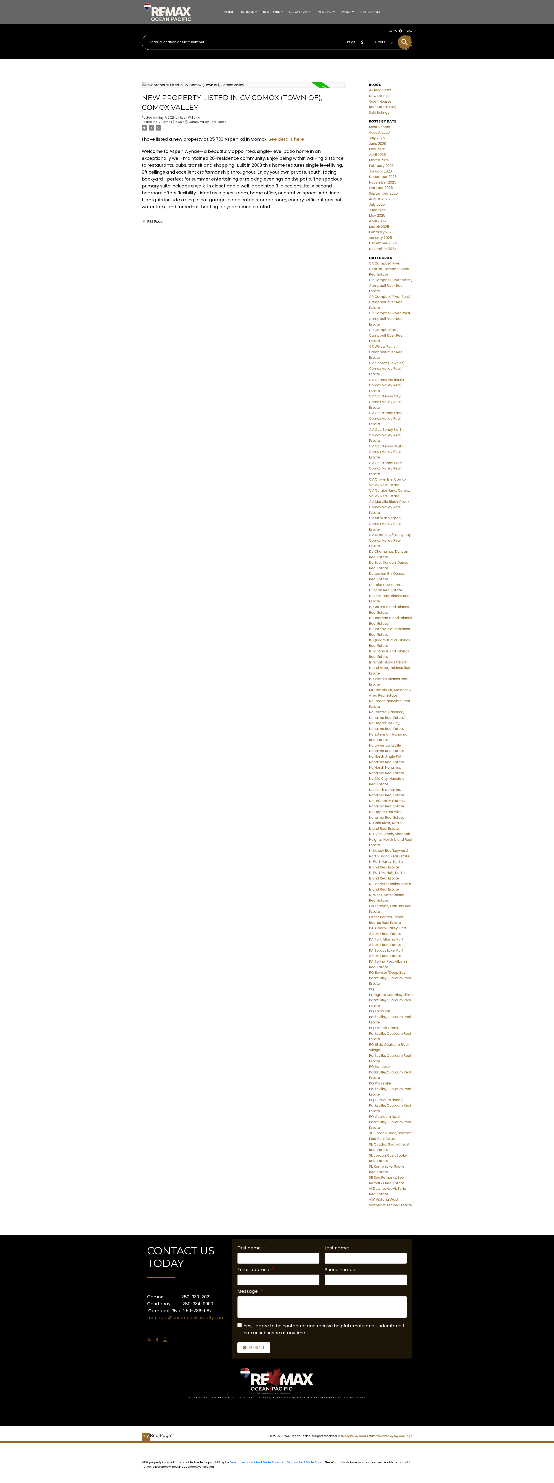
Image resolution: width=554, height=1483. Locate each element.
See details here (286, 139)
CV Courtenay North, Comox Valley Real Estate (386, 435)
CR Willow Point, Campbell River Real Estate (386, 352)
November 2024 (382, 248)
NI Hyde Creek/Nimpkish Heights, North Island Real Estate (390, 839)
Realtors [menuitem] (271, 11)
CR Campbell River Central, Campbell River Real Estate (389, 269)
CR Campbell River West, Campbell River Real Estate (390, 319)
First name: (250, 1248)
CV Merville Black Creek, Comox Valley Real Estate (389, 507)
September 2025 (383, 193)
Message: (248, 1291)
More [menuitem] (346, 11)
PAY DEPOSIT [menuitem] (371, 11)
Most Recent (380, 126)
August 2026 (379, 132)
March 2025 (379, 226)
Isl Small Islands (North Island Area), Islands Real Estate (390, 668)
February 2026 (381, 165)
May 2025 (377, 215)
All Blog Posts (380, 90)
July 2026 (377, 138)
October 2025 (381, 187)
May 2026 (377, 149)
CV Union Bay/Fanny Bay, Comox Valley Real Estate (390, 540)
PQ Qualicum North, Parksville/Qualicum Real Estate (390, 1122)
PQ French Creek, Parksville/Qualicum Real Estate (390, 1033)
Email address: (254, 1270)
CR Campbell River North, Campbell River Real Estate (390, 286)
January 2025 (380, 237)
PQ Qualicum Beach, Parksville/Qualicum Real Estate (390, 1105)
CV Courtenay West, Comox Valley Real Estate (386, 468)
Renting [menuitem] (325, 11)
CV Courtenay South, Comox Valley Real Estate (386, 452)
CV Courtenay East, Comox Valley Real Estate (385, 418)
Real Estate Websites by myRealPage (386, 1436)
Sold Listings (379, 112)
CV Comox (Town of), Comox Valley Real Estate (191, 122)
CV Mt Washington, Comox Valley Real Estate (385, 524)
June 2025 (377, 210)
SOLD (409, 30)
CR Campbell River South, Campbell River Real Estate (390, 302)
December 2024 (383, 243)
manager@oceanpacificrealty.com (186, 1318)
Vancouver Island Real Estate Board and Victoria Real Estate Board (276, 1462)
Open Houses (380, 101)
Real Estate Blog (382, 106)
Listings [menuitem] (247, 11)
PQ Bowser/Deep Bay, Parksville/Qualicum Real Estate (390, 978)
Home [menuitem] (229, 11)
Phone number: (341, 1270)
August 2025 (379, 199)
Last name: (337, 1248)
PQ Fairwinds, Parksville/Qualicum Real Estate (390, 1017)
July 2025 (377, 204)
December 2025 (383, 176)
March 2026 (379, 160)
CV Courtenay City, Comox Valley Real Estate (385, 402)
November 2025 (382, 182)
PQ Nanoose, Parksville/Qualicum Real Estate (390, 1072)
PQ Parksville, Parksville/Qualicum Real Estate (390, 1089)
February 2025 (381, 232)
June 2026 (377, 143)
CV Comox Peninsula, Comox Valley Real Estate (386, 385)
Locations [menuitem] (299, 11)
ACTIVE (393, 30)
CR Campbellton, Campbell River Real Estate (386, 335)
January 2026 (380, 171)
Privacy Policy (348, 1436)
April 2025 (377, 221)
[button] (149, 1340)
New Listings (379, 95)
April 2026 (377, 154)
